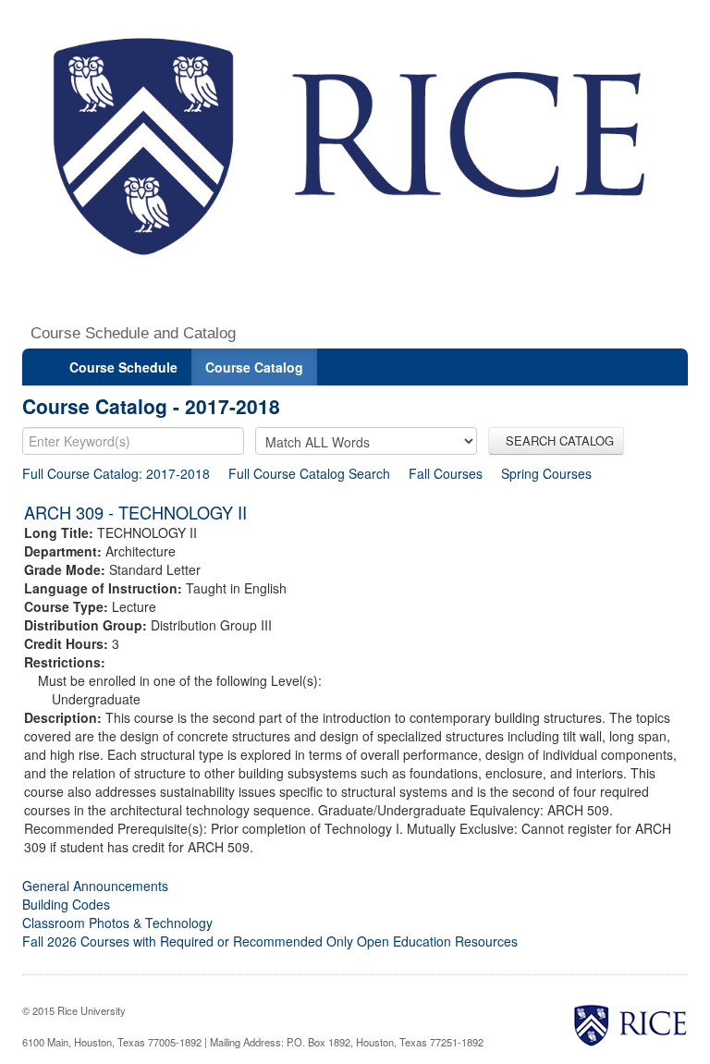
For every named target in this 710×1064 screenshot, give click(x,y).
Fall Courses (446, 473)
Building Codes (66, 904)
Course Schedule (123, 367)
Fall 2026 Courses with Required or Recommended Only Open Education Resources (270, 941)
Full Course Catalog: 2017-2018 (116, 473)
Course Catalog (254, 367)
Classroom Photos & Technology (117, 922)
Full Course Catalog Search (309, 473)
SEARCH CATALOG (556, 440)
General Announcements (95, 885)
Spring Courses (546, 473)
